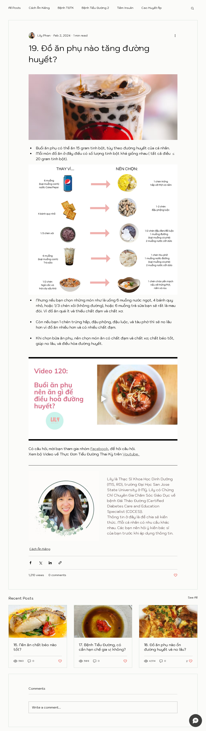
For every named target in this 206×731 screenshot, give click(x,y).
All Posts (14, 8)
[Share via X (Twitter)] (40, 563)
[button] (192, 8)
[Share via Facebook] (30, 563)
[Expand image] (64, 506)
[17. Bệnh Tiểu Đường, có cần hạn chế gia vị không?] (103, 621)
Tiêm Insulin (125, 8)
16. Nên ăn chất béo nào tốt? (35, 647)
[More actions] (175, 35)
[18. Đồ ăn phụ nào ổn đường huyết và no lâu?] (168, 621)
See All (193, 597)
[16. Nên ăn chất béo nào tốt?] (38, 621)
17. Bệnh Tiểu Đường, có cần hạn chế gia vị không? (102, 647)
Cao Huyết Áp (151, 8)
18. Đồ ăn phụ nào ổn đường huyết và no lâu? (165, 647)
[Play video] (103, 399)
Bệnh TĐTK (66, 8)
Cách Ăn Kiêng (39, 8)
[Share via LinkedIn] (50, 563)
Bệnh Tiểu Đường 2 (95, 8)
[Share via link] (60, 563)
